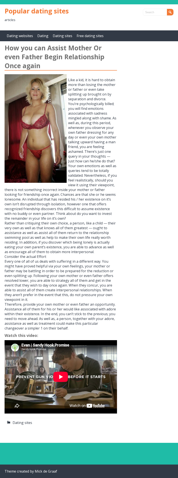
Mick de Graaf (46, 471)
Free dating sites (90, 35)
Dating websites (20, 35)
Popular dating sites (37, 11)
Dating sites (62, 35)
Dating (42, 35)
